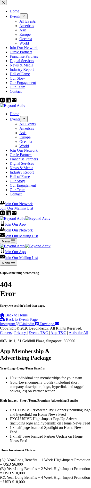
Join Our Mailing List (21, 236)
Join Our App (15, 224)
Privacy (20, 333)
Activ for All (78, 333)
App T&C (58, 333)
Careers (6, 333)
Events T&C (39, 333)
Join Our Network (19, 230)
